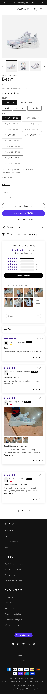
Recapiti (35, 689)
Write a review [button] (23, 275)
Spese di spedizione (8, 88)
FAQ (6, 547)
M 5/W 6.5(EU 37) (13, 124)
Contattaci (9, 603)
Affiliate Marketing (12, 625)
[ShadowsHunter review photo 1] (23, 421)
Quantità (5, 192)
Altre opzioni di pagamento (23, 219)
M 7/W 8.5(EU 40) (32, 129)
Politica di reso (11, 575)
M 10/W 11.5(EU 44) (14, 147)
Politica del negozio (13, 569)
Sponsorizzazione (12, 530)
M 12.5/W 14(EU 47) (14, 164)
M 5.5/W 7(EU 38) (33, 124)
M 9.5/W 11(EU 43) (13, 141)
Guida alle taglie (11, 542)
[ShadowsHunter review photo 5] (25, 440)
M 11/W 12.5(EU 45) (14, 152)
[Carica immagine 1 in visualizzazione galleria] (11, 66)
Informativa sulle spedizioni (21, 689)
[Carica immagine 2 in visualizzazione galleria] (23, 66)
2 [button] (22, 510)
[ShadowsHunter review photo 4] (19, 440)
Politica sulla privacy (13, 580)
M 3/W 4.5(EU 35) (12, 118)
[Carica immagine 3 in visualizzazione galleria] (35, 66)
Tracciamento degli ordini (15, 619)
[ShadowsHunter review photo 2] (7, 440)
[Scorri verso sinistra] (2, 66)
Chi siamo (9, 597)
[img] (10, 338)
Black (7, 108)
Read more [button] (8, 455)
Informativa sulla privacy (36, 681)
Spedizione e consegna (14, 564)
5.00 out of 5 (30, 250)
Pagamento (9, 536)
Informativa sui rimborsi (18, 681)
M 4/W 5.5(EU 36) (33, 118)
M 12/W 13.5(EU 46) (13, 157)
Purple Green (26, 102)
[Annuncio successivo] (42, 2)
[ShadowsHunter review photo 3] (13, 440)
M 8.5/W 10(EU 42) (32, 135)
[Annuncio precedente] (4, 2)
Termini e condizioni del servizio (24, 685)
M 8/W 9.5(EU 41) (12, 135)
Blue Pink (20, 108)
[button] (5, 9)
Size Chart (6, 184)
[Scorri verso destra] (44, 66)
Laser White (9, 102)
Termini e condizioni (13, 614)
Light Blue (34, 108)
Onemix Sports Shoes (22, 678)
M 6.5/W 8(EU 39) (13, 130)
